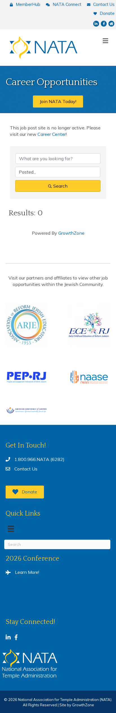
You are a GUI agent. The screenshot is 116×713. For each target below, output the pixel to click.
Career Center (51, 134)
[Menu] (11, 528)
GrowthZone (71, 233)
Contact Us (25, 469)
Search (60, 186)
